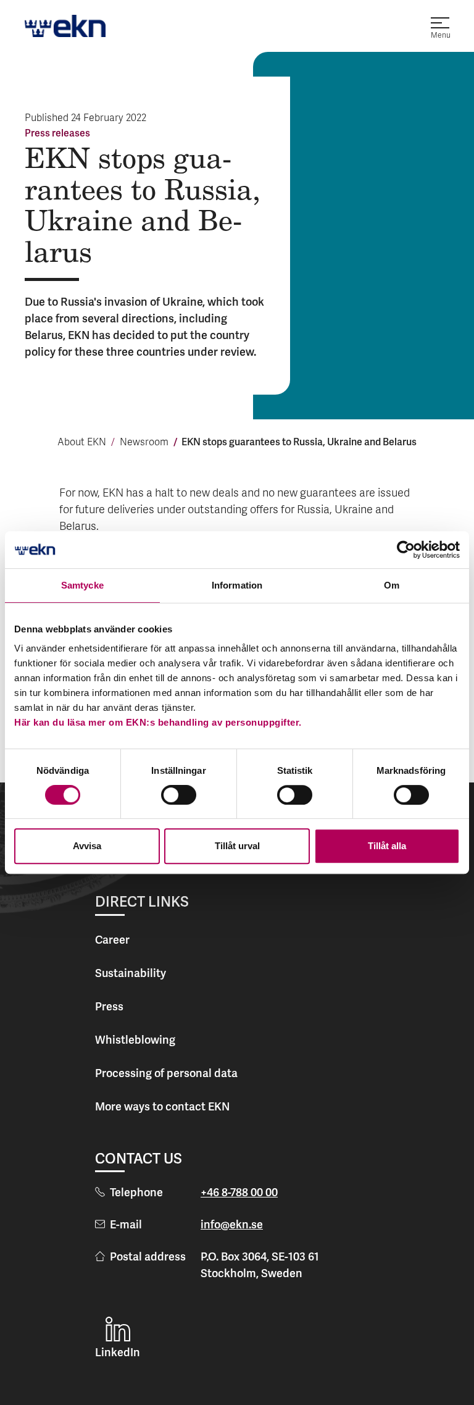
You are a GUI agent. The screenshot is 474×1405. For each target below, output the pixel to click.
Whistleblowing (135, 1040)
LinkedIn (117, 1352)
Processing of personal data (166, 1073)
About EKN (81, 443)
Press (109, 1006)
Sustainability (130, 973)
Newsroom (144, 443)
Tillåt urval (237, 846)
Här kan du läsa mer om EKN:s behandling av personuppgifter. (158, 722)
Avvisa (87, 846)
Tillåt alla (387, 846)
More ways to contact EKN (162, 1106)
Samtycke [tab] (82, 585)
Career (112, 940)
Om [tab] (391, 585)
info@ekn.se (232, 1224)
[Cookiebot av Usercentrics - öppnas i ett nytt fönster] (406, 549)
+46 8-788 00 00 (239, 1192)
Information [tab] (237, 585)
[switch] (178, 795)
